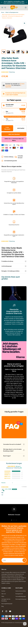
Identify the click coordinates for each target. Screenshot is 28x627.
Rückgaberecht (19, 593)
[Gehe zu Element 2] (8, 52)
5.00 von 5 (17, 466)
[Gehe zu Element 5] (23, 52)
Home (2, 12)
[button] (5, 72)
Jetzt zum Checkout (14, 134)
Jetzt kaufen (20, 128)
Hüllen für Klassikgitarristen (11, 12)
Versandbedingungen (21, 596)
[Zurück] (1, 2)
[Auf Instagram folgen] (6, 611)
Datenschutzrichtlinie (21, 591)
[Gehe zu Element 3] (13, 52)
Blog (2, 606)
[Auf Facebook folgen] (2, 611)
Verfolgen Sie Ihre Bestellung (5, 600)
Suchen (3, 591)
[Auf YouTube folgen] (10, 611)
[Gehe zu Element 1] (3, 52)
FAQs (2, 596)
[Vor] (26, 2)
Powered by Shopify (19, 622)
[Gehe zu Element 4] (18, 52)
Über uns (3, 593)
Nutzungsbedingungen (6, 603)
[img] (4, 487)
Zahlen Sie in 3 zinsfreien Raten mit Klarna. (14, 139)
